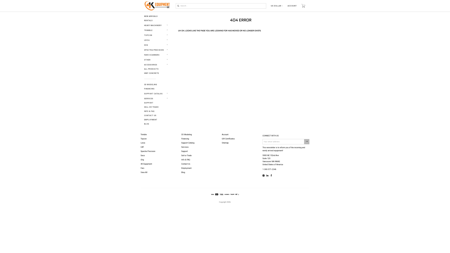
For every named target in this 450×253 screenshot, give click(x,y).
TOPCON (148, 35)
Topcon (144, 139)
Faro (142, 168)
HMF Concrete (151, 73)
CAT (142, 147)
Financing (149, 89)
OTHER (147, 60)
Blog (146, 124)
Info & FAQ (149, 111)
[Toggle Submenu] (167, 93)
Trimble (144, 134)
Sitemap (225, 143)
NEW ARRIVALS (151, 16)
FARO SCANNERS (152, 55)
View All (144, 172)
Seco (143, 155)
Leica (143, 143)
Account (292, 6)
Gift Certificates (228, 139)
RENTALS (148, 20)
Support (148, 103)
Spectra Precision (154, 50)
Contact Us (150, 115)
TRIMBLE (148, 30)
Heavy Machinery (153, 25)
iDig (142, 160)
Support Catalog (153, 94)
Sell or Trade (151, 107)
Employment (150, 120)
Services (148, 99)
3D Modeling (150, 85)
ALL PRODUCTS (151, 69)
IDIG (146, 45)
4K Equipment (146, 164)
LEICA (147, 40)
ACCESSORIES (150, 65)
